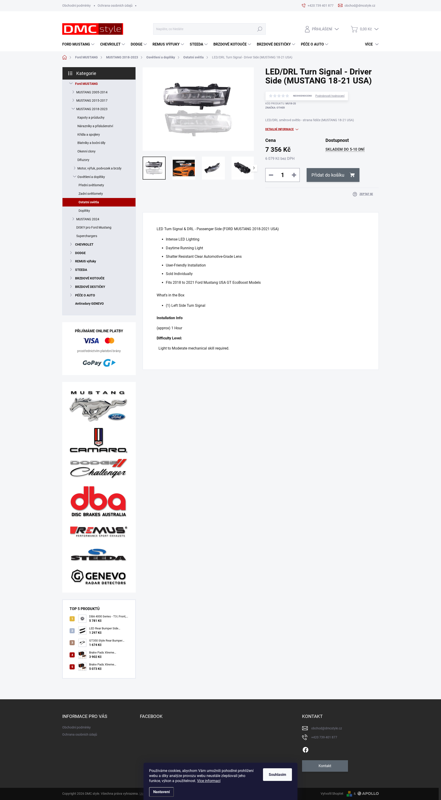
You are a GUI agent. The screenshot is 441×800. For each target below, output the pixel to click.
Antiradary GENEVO (89, 303)
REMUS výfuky (85, 261)
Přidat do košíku (327, 175)
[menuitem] (79, 44)
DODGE (80, 253)
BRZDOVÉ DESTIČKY (90, 287)
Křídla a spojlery (88, 134)
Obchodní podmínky (76, 5)
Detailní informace (279, 129)
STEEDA (81, 270)
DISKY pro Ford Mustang (93, 227)
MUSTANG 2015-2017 (91, 100)
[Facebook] (305, 749)
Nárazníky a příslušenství (95, 126)
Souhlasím (277, 774)
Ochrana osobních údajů (115, 5)
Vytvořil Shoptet (332, 793)
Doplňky (84, 210)
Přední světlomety (91, 185)
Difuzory (83, 160)
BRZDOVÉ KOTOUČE (90, 278)
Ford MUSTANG (86, 84)
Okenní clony (86, 151)
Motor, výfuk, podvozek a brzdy (99, 168)
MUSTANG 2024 (87, 219)
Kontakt (325, 766)
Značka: (275, 107)
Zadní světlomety (91, 193)
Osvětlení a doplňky (91, 177)
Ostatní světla (89, 202)
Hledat (259, 29)
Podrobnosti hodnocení (330, 95)
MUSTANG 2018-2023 (91, 109)
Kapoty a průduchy (91, 117)
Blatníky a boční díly (91, 143)
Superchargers (86, 236)
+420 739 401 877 (324, 737)
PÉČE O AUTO (85, 295)
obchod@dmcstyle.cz (326, 728)
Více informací (208, 781)
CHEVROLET (84, 244)
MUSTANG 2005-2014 (91, 92)
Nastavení (161, 792)
